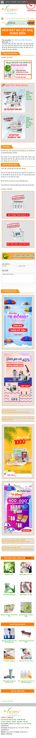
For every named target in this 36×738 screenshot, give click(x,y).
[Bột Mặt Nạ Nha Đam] (9, 592)
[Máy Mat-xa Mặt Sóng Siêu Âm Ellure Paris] (9, 638)
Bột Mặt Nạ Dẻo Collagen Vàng (26, 615)
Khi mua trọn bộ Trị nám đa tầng (29, 125)
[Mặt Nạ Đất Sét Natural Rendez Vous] (9, 679)
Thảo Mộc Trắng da (9, 661)
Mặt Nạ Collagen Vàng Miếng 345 (9, 615)
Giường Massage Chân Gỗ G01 (26, 641)
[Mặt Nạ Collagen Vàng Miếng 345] (9, 612)
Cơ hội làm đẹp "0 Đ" (9, 410)
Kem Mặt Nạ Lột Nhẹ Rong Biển (25, 18)
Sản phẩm (13, 2)
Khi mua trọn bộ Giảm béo (29, 97)
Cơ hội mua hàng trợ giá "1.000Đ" (14, 540)
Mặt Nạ (13, 18)
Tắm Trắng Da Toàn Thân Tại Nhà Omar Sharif (26, 681)
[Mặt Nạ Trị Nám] (9, 572)
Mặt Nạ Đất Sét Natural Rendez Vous (9, 681)
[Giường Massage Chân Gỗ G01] (26, 638)
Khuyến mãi (25, 2)
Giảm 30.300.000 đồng (29, 93)
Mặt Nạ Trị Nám (9, 574)
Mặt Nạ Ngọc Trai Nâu (26, 594)
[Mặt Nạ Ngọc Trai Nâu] (26, 592)
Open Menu (2, 2)
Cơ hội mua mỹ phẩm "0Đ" (11, 547)
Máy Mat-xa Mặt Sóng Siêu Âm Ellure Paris (9, 641)
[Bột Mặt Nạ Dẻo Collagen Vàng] (26, 612)
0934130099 (31, 10)
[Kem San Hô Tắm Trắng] (26, 659)
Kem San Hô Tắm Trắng (26, 661)
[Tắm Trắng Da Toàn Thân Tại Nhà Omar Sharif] (26, 679)
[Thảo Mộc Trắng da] (9, 659)
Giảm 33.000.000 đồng (29, 119)
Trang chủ (7, 2)
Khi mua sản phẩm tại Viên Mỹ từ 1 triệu (16, 412)
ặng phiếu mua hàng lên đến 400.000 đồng (18, 549)
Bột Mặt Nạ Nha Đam (9, 594)
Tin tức (19, 2)
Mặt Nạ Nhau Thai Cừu (26, 574)
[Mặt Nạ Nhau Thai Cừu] (26, 572)
